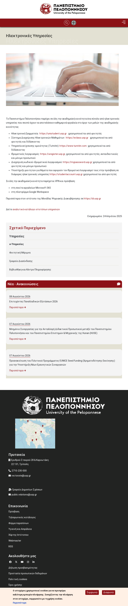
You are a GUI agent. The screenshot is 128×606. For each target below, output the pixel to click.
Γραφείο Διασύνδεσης (21, 261)
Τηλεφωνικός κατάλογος (22, 517)
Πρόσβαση (13, 511)
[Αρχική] (64, 9)
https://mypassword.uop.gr (77, 162)
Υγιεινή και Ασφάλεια (20, 529)
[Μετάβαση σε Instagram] (28, 561)
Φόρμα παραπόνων (18, 523)
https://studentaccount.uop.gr (66, 174)
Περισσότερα (16, 307)
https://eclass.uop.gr (77, 137)
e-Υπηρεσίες (16, 244)
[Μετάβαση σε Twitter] (16, 561)
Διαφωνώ (108, 592)
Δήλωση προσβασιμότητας (23, 567)
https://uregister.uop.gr (52, 154)
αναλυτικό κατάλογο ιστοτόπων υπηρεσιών (37, 209)
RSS (10, 546)
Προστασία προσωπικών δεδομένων (27, 573)
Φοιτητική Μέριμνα (19, 252)
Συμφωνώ (92, 592)
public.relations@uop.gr (24, 494)
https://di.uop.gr (92, 198)
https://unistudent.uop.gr (53, 133)
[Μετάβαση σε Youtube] (22, 561)
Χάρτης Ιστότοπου (18, 534)
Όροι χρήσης (15, 585)
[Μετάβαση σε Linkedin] (34, 561)
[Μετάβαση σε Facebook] (10, 561)
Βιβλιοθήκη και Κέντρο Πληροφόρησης (30, 269)
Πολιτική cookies (17, 579)
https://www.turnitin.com (73, 146)
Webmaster (14, 540)
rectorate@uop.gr (21, 475)
